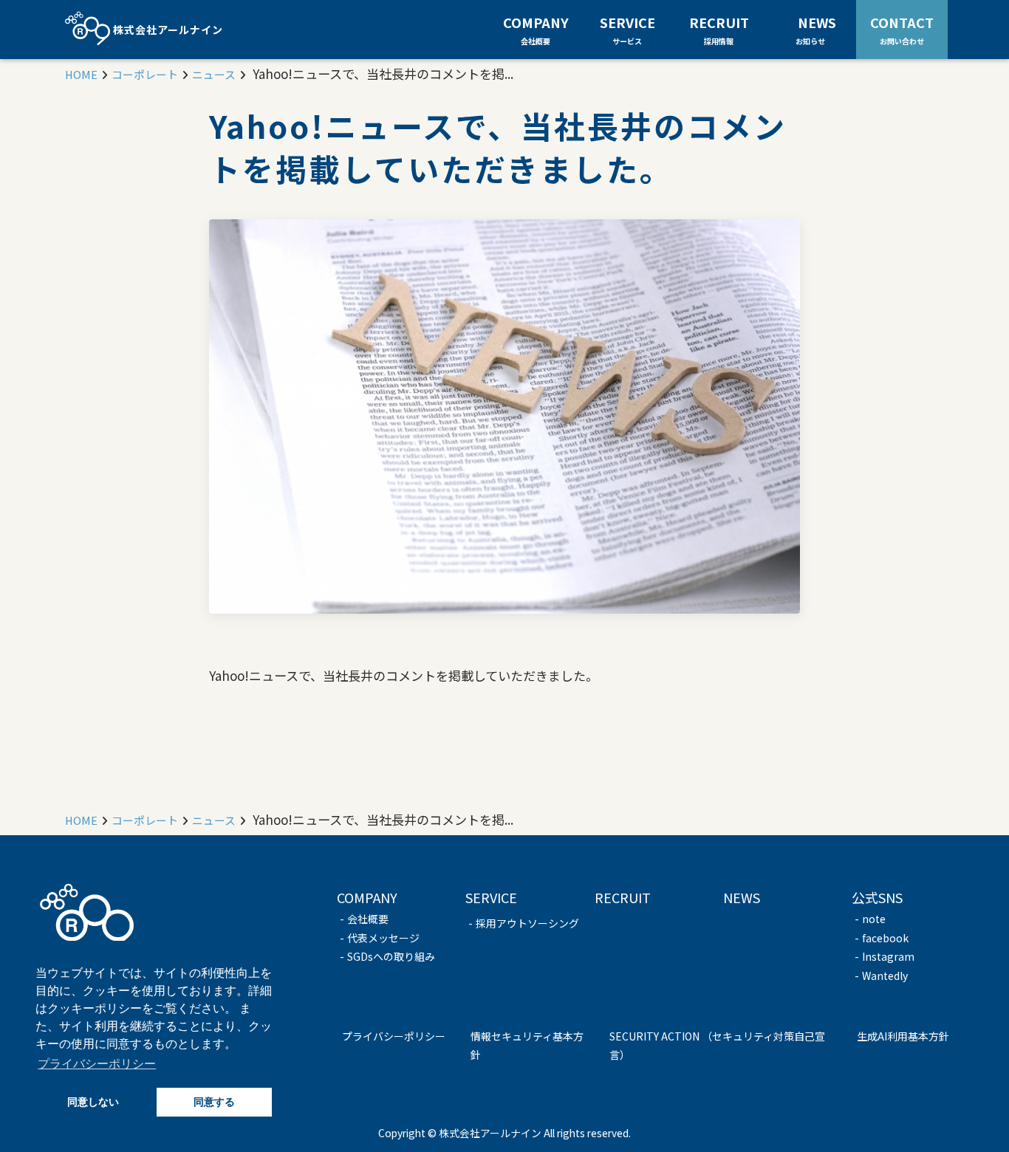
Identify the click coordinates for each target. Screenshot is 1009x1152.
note (874, 918)
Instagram (888, 956)
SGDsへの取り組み (391, 956)
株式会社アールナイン (166, 29)
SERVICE (627, 30)
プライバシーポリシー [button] (97, 1063)
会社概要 (368, 918)
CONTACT (902, 29)
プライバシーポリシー (393, 1036)
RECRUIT (719, 30)
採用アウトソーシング (527, 923)
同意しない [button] (93, 1102)
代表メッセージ (383, 937)
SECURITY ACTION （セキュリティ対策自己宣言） (717, 1046)
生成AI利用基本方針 (903, 1036)
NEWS (816, 29)
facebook (885, 937)
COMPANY (536, 30)
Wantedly (885, 975)
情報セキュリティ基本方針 (527, 1046)
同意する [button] (214, 1102)
